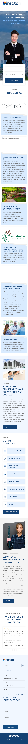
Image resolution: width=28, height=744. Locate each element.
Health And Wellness (15, 458)
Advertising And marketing (14, 466)
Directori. (16, 739)
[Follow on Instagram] (12, 736)
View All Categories (11, 512)
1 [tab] (7, 650)
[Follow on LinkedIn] (18, 736)
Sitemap (17, 741)
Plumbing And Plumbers (16, 489)
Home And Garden (14, 481)
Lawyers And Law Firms (16, 451)
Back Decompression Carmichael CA (13, 158)
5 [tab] (16, 650)
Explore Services (10, 427)
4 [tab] (14, 650)
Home (5, 675)
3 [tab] (12, 650)
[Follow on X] (15, 736)
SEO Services (13, 497)
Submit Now (10, 727)
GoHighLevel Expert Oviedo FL (13, 118)
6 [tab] (19, 650)
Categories (7, 689)
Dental (11, 504)
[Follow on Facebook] (10, 736)
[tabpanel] (14, 637)
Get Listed (8, 601)
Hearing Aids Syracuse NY (11, 340)
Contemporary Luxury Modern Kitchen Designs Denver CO (12, 287)
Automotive (12, 474)
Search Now (14, 80)
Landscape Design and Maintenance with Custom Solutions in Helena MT (11, 208)
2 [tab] (10, 650)
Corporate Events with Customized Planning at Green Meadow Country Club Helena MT (13, 249)
